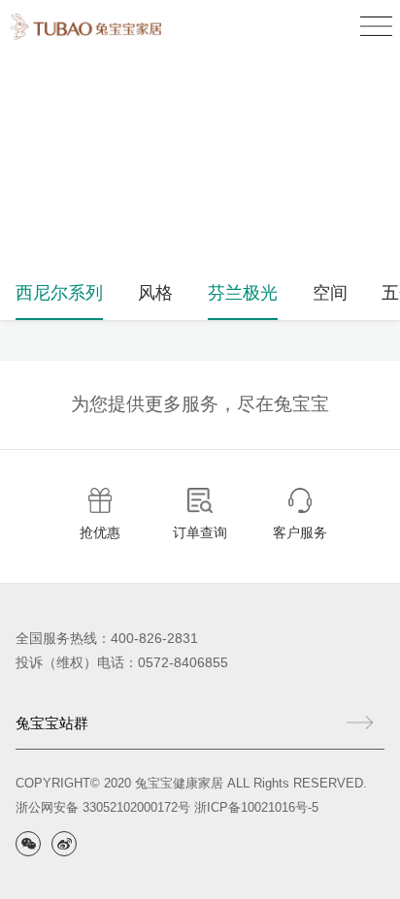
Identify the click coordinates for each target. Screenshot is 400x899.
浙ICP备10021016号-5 (256, 807)
